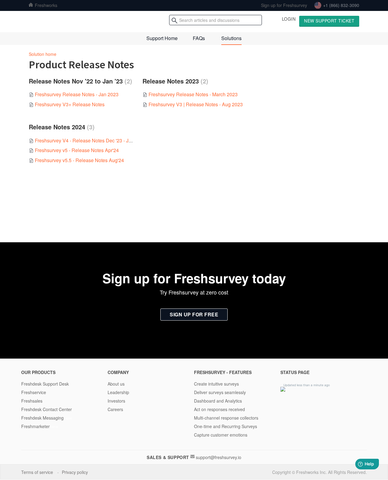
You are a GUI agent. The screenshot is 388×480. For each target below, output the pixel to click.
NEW (68, 418)
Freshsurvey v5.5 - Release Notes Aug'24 (79, 160)
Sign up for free (194, 314)
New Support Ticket (329, 21)
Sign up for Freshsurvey (284, 5)
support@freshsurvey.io (218, 457)
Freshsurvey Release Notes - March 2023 (193, 94)
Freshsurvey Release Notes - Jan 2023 (77, 94)
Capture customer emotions (220, 435)
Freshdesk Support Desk (45, 384)
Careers (115, 409)
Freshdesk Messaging (42, 418)
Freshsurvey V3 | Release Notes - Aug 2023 (196, 104)
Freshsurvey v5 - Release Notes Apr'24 (77, 150)
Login (289, 19)
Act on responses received (219, 409)
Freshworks (45, 5)
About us (116, 384)
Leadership (118, 392)
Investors (116, 401)
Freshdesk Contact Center (46, 409)
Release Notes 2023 (174, 81)
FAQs (199, 38)
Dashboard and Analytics (218, 401)
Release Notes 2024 (60, 127)
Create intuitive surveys (216, 384)
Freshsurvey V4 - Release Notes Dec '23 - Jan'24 (87, 140)
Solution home (42, 54)
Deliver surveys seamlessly (220, 392)
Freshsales (31, 401)
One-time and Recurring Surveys (225, 426)
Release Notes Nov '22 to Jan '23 (79, 81)
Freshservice (33, 392)
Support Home (162, 38)
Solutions (231, 38)
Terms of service (37, 472)
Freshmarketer (35, 426)
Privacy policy (75, 472)
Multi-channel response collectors (226, 418)
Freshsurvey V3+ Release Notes (70, 104)
